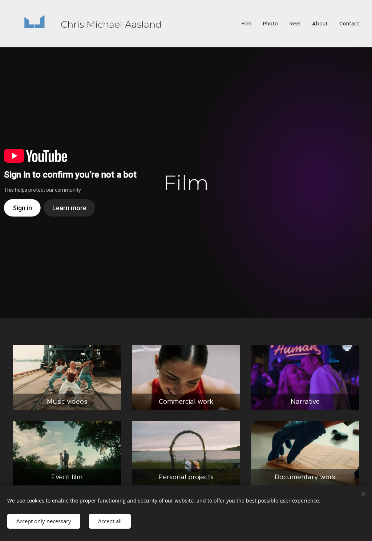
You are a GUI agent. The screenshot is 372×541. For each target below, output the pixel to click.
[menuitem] (248, 24)
